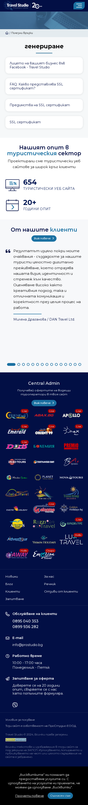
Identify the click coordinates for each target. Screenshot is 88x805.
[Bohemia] (44, 446)
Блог (9, 584)
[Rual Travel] (71, 462)
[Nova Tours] (71, 477)
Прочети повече (29, 796)
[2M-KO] (17, 462)
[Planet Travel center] (44, 477)
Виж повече (42, 238)
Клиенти (12, 591)
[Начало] (6, 33)
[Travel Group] (71, 493)
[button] (11, 364)
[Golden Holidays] (71, 508)
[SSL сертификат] (44, 122)
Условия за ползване (20, 719)
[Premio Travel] (71, 446)
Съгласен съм (60, 795)
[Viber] (15, 706)
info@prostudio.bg (27, 645)
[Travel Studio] (23, 6)
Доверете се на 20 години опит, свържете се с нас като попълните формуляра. (37, 689)
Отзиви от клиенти (61, 591)
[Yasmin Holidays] (44, 539)
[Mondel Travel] (17, 477)
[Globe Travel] (17, 493)
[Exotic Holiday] (17, 508)
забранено (24, 757)
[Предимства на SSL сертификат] (44, 105)
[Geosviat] (44, 462)
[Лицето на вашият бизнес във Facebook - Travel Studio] (44, 65)
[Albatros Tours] (17, 524)
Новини (11, 576)
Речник (50, 584)
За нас (49, 576)
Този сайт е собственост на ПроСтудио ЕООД (40, 725)
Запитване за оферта (33, 679)
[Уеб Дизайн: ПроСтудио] (15, 738)
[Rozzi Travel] (44, 524)
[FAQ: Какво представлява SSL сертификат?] (44, 86)
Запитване (14, 599)
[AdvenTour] (17, 539)
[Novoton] (44, 493)
